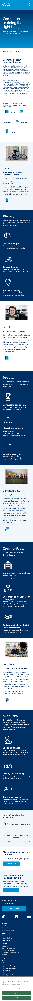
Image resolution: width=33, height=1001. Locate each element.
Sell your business (7, 938)
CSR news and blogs (11, 863)
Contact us (5, 946)
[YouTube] (29, 917)
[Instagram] (4, 917)
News (3, 960)
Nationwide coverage (8, 930)
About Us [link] (11, 51)
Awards (4, 925)
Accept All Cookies (16, 997)
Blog (3, 962)
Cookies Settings (16, 988)
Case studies (5, 928)
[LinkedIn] (16, 917)
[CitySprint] (7, 5)
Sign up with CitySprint (8, 950)
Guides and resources (8, 948)
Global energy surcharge (9, 968)
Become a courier (7, 940)
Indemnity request (7, 975)
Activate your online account (10, 952)
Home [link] (4, 51)
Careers (4, 936)
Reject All (16, 993)
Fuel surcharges (6, 970)
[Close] (31, 979)
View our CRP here (11, 890)
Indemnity (5, 973)
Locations (4, 954)
